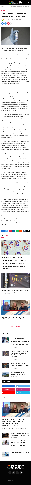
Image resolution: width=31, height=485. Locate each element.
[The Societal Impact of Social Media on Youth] (5, 454)
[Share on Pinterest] (8, 23)
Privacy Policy (10, 477)
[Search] (29, 2)
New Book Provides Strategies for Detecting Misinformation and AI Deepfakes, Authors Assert (13, 421)
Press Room (8, 19)
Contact (26, 477)
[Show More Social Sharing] (11, 23)
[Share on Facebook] (2, 23)
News (3, 10)
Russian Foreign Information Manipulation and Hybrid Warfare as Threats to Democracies (20, 365)
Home (3, 477)
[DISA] (15, 2)
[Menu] (2, 2)
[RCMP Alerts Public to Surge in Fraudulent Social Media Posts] (5, 374)
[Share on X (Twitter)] (5, 23)
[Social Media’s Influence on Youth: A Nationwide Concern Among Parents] (5, 435)
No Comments (23, 19)
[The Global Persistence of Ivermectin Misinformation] (15, 36)
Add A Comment (15, 326)
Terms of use (19, 477)
